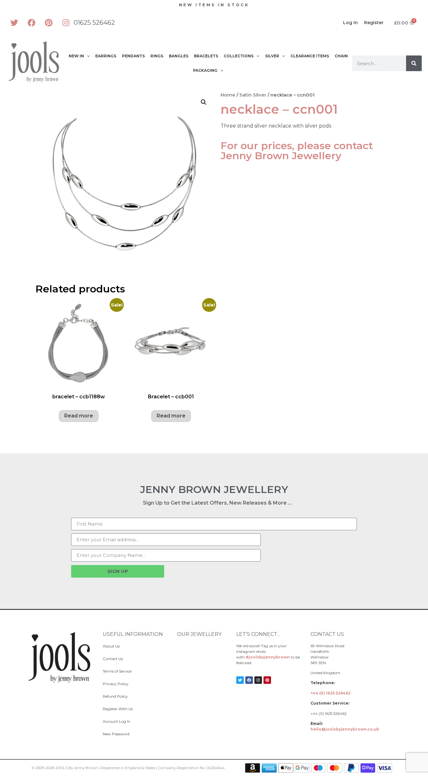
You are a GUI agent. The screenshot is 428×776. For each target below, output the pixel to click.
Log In (350, 22)
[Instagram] (66, 22)
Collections (238, 56)
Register (374, 22)
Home (228, 95)
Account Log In (116, 721)
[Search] (414, 63)
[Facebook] (31, 22)
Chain (341, 56)
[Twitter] (14, 22)
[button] (203, 102)
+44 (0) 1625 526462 (331, 693)
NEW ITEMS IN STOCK (214, 5)
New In (76, 56)
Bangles (178, 56)
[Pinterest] (48, 22)
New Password (116, 733)
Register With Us (118, 708)
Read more (78, 416)
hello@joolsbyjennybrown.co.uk (345, 729)
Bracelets (206, 56)
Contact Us (113, 658)
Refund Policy (115, 696)
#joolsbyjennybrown (268, 657)
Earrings (105, 56)
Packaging (205, 70)
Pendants (133, 56)
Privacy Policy (115, 683)
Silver (272, 56)
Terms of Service (117, 671)
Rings (156, 56)
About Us (111, 646)
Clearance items (309, 56)
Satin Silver (252, 95)
